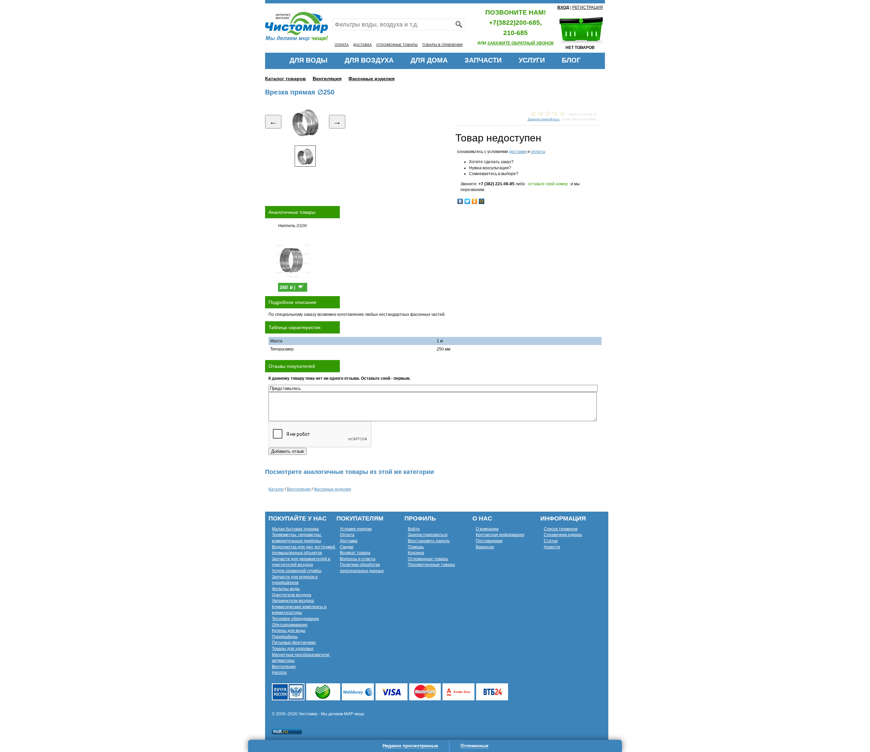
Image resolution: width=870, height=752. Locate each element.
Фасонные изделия (371, 78)
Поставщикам (489, 541)
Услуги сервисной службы (296, 570)
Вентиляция (327, 78)
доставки (517, 151)
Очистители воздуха (291, 595)
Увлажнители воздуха (293, 600)
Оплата (347, 534)
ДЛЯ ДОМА (429, 60)
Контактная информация (500, 534)
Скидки (346, 547)
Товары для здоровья (292, 648)
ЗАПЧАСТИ (483, 60)
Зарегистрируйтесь (543, 119)
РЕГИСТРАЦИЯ (587, 7)
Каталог (276, 489)
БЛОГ (571, 60)
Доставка (349, 541)
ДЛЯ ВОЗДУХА (369, 60)
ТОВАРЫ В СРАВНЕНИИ (442, 45)
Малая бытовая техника (295, 529)
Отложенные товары (428, 559)
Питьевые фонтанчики (294, 642)
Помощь (416, 547)
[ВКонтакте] (460, 201)
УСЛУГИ (532, 60)
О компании (487, 529)
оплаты (538, 151)
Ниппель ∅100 (292, 225)
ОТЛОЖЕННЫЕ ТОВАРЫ (397, 45)
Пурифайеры (285, 636)
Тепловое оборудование (295, 618)
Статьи (551, 541)
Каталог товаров (285, 78)
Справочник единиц (563, 534)
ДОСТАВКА (362, 45)
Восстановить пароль (429, 541)
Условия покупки (356, 529)
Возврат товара (355, 552)
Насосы (279, 672)
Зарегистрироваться (428, 534)
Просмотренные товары (431, 564)
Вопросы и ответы (358, 559)
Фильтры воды (286, 588)
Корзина (416, 552)
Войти (414, 529)
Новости (552, 547)
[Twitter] (467, 201)
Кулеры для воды (289, 630)
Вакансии (485, 547)
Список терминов (560, 529)
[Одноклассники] (474, 201)
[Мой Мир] (481, 201)
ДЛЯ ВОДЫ (309, 60)
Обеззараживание (290, 624)
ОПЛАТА (342, 45)
